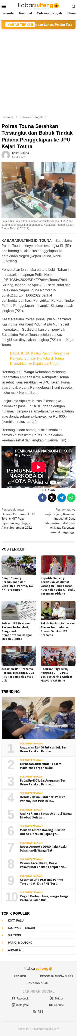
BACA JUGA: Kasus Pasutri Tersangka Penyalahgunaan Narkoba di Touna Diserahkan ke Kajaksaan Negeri (39, 358)
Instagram (22, 1005)
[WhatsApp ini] (71, 497)
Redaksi (19, 976)
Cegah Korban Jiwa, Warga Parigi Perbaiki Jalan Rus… (44, 898)
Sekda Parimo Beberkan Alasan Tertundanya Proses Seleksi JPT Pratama (58, 629)
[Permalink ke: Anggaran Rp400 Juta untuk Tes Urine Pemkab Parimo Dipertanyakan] (38, 718)
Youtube (59, 1005)
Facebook (22, 998)
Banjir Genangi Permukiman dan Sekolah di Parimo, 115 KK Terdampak (17, 584)
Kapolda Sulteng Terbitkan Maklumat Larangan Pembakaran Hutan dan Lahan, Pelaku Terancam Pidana (58, 585)
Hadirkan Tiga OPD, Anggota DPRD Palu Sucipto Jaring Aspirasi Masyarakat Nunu (57, 674)
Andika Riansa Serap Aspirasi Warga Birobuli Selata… (46, 815)
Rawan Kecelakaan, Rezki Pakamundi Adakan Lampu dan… (43, 865)
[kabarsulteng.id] (38, 6)
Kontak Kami (38, 982)
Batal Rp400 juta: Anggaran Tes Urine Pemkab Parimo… (43, 782)
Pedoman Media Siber (56, 976)
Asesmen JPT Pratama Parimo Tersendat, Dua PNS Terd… (41, 881)
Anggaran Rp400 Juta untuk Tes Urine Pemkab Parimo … (43, 749)
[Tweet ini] (52, 497)
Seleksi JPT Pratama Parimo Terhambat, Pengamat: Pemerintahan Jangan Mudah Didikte (17, 631)
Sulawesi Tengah (31, 743)
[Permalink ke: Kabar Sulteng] (5, 155)
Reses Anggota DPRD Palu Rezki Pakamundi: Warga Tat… (43, 848)
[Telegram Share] (61, 497)
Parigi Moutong (20, 942)
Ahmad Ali (15, 950)
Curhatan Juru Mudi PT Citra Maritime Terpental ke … (40, 766)
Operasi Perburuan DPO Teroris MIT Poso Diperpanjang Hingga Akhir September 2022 (18, 518)
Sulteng (14, 935)
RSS (40, 1011)
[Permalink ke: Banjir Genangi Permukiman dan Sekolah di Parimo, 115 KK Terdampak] (18, 565)
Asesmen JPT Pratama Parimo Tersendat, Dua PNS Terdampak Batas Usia (17, 674)
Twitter (59, 998)
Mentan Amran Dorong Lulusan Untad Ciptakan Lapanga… (42, 832)
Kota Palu (16, 920)
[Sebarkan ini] (42, 497)
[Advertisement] (38, 70)
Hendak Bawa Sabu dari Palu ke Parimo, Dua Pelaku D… (42, 799)
